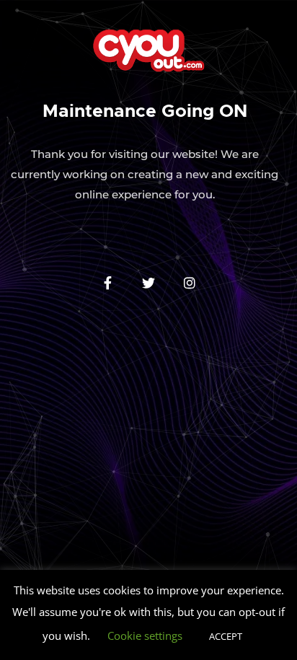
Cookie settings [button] (144, 635)
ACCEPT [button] (225, 636)
